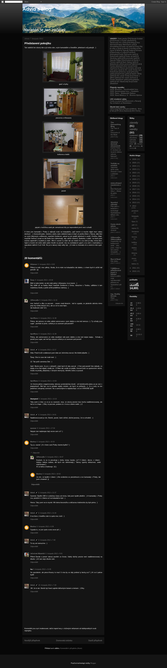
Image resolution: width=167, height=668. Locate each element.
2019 (134, 183)
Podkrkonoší (136, 64)
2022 (134, 173)
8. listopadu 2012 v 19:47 (54, 457)
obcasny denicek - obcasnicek (115, 144)
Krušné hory (126, 66)
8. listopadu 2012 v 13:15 (48, 399)
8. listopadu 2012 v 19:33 (46, 442)
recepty (140, 144)
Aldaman (33, 264)
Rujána (127, 109)
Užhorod (113, 109)
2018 (134, 186)
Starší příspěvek (95, 640)
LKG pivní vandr (116, 70)
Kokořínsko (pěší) (117, 56)
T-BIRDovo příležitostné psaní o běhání (116, 271)
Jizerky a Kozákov (130, 48)
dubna (134, 248)
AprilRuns (34, 318)
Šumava (138, 50)
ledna (134, 264)
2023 (134, 169)
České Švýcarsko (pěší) (128, 54)
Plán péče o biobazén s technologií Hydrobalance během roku (115, 211)
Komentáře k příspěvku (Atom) (71, 648)
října (134, 221)
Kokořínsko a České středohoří (123, 41)
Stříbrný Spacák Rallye (125, 50)
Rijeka (120, 109)
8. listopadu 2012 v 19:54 (52, 474)
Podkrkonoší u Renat (131, 101)
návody (132, 148)
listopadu (135, 216)
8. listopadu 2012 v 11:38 (47, 318)
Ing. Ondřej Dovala (115, 295)
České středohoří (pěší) (119, 80)
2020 (134, 179)
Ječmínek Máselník (37, 553)
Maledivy (113, 64)
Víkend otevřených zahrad (129, 68)
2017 (134, 189)
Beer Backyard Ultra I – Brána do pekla (116, 191)
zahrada (133, 140)
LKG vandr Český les (124, 76)
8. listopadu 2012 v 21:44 (47, 513)
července (135, 231)
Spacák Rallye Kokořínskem (121, 60)
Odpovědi (36, 453)
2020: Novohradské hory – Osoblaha (124, 91)
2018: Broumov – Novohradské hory (124, 89)
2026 (134, 159)
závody (134, 122)
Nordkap (131, 42)
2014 (134, 199)
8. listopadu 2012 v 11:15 (48, 300)
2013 (134, 202)
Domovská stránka (64, 640)
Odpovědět (34, 273)
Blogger (93, 663)
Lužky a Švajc (116, 48)
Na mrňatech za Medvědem (121, 103)
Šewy (32, 280)
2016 (134, 192)
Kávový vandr (125, 72)
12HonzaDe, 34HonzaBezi (116, 238)
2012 (134, 206)
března (134, 253)
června (134, 237)
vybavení (134, 135)
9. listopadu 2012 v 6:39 (45, 526)
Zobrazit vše (119, 303)
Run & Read (116, 259)
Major (113, 298)
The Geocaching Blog (116, 124)
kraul (131, 144)
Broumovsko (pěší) (130, 58)
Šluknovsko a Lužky (118, 52)
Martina (33, 442)
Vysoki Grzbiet (137, 39)
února (134, 258)
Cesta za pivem (116, 101)
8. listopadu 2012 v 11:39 (47, 334)
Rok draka (114, 261)
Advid (32, 350)
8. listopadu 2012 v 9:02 (46, 264)
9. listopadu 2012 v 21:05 (42, 569)
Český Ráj (138, 46)
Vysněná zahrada (114, 203)
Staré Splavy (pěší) (129, 62)
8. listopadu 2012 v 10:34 (44, 280)
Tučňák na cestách (115, 164)
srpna (134, 228)
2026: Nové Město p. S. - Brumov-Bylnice (126, 95)
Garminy (133, 142)
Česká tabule (115, 66)
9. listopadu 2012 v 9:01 (53, 553)
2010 (134, 271)
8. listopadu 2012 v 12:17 (47, 350)
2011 (134, 268)
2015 (134, 196)
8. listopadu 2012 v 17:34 (46, 428)
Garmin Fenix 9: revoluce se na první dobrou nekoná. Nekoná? (116, 152)
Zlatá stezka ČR (124, 39)
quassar (33, 428)
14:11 (138, 325)
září (133, 225)
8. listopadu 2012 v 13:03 (47, 381)
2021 (134, 176)
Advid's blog (36, 9)
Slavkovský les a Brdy (118, 42)
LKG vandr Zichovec (129, 78)
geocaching (136, 146)
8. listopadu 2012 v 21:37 (47, 493)
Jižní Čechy (136, 111)
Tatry (113, 111)
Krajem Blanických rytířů (126, 44)
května (134, 242)
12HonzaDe (34, 300)
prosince (135, 211)
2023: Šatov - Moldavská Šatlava (122, 93)
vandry (134, 129)
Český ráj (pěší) (127, 46)
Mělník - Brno (136, 109)
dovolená (133, 138)
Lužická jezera (123, 64)
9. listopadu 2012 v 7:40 (46, 540)
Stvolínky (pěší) (116, 58)
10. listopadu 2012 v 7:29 (47, 585)
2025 (134, 163)
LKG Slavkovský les (123, 81)
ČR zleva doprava (123, 111)
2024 (134, 166)
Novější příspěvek (32, 640)
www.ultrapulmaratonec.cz (116, 185)
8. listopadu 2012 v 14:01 (47, 415)
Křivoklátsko (114, 46)
